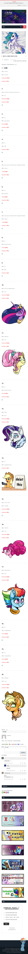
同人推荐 (15, 60)
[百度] (8, 792)
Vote (6, 923)
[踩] (22, 763)
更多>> (22, 744)
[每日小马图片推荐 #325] (14, 42)
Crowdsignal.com (12, 929)
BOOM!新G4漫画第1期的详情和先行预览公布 (13, 3)
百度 (20, 744)
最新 (21, 755)
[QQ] (4, 792)
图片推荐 (18, 60)
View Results (12, 928)
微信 (7, 744)
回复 (24, 763)
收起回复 (25, 758)
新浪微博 (15, 744)
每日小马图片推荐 (23, 60)
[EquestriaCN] (14, 16)
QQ (11, 744)
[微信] (3, 792)
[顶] (20, 763)
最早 (23, 755)
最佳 (25, 755)
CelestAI (5, 59)
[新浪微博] (6, 792)
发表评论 (23, 752)
